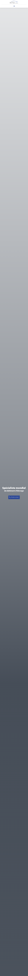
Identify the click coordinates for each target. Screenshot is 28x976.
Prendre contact (15, 497)
